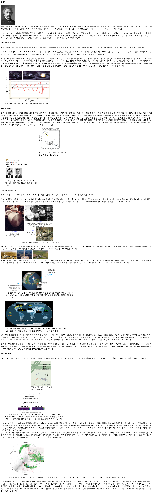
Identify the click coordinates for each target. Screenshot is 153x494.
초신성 (100, 47)
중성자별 (52, 47)
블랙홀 (61, 47)
